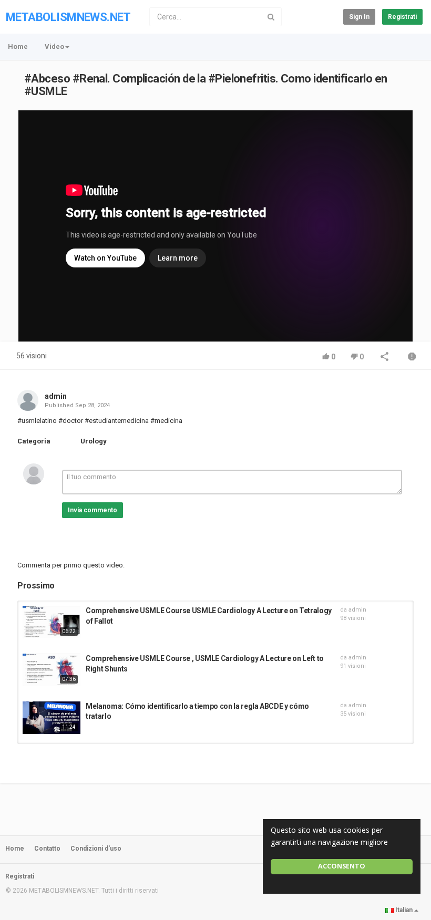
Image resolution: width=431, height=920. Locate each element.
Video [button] (54, 46)
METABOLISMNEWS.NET (68, 17)
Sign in (359, 16)
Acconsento (341, 866)
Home (18, 46)
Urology (93, 441)
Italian (404, 910)
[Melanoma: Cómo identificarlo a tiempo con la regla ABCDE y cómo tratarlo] (51, 717)
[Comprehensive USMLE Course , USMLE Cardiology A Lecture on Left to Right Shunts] (51, 670)
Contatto (47, 848)
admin (56, 396)
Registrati (402, 16)
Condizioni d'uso (95, 848)
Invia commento (92, 510)
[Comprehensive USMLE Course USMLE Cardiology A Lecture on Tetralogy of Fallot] (51, 622)
